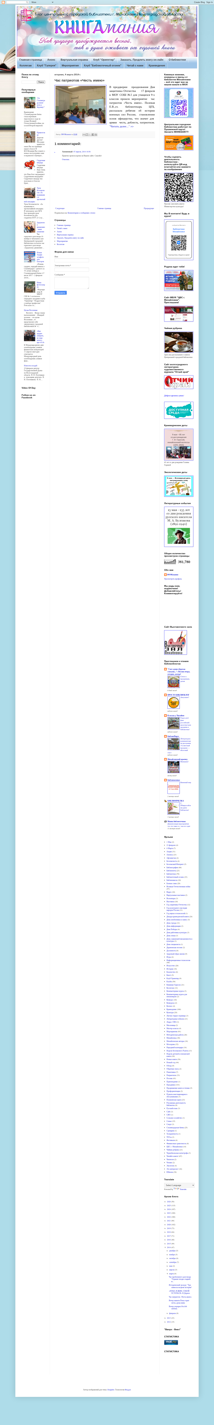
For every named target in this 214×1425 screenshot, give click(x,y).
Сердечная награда (41, 161)
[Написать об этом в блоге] (87, 134)
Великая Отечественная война (178, 886)
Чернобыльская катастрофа (177, 1153)
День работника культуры (177, 932)
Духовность (171, 950)
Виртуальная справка (74, 59)
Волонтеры (171, 898)
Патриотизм (171, 1075)
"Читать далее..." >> (121, 126)
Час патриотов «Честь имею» (180, 1297)
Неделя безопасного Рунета (177, 1050)
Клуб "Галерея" (46, 65)
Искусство (171, 965)
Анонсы (170, 854)
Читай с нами (135, 65)
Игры (169, 957)
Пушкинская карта (174, 1099)
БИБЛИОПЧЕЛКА (175, 800)
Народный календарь (175, 1047)
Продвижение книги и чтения (178, 1088)
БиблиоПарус (173, 736)
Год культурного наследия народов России (177, 909)
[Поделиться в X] (89, 134)
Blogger (128, 1389)
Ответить (65, 159)
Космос (169, 1006)
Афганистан (171, 858)
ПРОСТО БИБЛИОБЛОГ (178, 695)
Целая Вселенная (30, 310)
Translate (183, 1189)
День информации (174, 926)
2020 (169, 1224)
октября (172, 1258)
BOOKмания (172, 574)
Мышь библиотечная (176, 821)
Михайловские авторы (175, 1041)
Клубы (169, 981)
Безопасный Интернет (175, 864)
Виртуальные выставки (176, 895)
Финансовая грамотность (176, 1143)
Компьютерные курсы (175, 991)
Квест (169, 975)
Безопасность (172, 861)
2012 (169, 1322)
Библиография (172, 867)
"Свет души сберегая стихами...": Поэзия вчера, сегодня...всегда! (178, 671)
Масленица (171, 1025)
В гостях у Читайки (175, 715)
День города (171, 923)
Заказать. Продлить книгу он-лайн (141, 59)
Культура (170, 1012)
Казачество (171, 972)
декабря (172, 1250)
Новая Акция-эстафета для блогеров (40, 257)
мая (171, 1266)
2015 (169, 1243)
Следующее (60, 208)
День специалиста (173, 944)
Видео (169, 892)
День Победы (172, 929)
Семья (169, 1121)
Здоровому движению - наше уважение (41, 227)
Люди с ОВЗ (171, 1022)
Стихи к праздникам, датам (185, 678)
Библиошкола (172, 880)
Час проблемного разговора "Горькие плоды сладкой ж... (180, 1279)
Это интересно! (172, 1169)
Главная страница (30, 59)
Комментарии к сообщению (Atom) (81, 212)
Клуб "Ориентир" (104, 59)
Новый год (171, 1062)
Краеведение (157, 65)
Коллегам (26, 65)
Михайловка (171, 1038)
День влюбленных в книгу (177, 919)
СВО (168, 1114)
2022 (169, 1217)
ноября (172, 1254)
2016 (169, 1239)
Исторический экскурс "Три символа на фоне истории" (180, 1286)
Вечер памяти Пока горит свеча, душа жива (179, 1301)
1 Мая (169, 842)
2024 (169, 1209)
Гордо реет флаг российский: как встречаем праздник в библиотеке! (185, 724)
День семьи (171, 935)
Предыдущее (149, 208)
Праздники (171, 1084)
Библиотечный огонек (175, 877)
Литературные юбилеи (175, 1018)
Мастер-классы (172, 1028)
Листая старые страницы (176, 1015)
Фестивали (171, 1140)
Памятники (171, 1072)
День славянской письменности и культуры (179, 940)
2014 (169, 1247)
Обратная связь (173, 1068)
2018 (169, 1232)
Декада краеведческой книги (178, 916)
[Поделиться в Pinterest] (95, 134)
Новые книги (172, 1059)
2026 (169, 1201)
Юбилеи (170, 1172)
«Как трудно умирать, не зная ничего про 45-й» (40, 336)
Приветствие (41, 133)
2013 (169, 1318)
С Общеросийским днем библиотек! (185, 806)
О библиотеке (177, 59)
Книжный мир (185, 782)
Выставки (170, 901)
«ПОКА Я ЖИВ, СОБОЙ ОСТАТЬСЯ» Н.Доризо (179, 1292)
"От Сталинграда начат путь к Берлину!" (41, 102)
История (170, 968)
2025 (169, 1205)
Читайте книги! (172, 1156)
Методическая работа (175, 1034)
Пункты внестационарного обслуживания (177, 1095)
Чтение (169, 1162)
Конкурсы (170, 1003)
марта (171, 1273)
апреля (172, 1269)
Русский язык (172, 1108)
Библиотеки (171, 874)
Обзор (169, 1065)
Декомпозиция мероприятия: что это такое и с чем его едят (178, 825)
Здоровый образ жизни (176, 953)
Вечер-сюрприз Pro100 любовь (178, 1307)
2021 (169, 1220)
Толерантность (172, 1133)
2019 (169, 1228)
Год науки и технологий (176, 913)
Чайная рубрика (173, 1149)
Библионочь (171, 870)
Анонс (51, 59)
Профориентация (173, 1091)
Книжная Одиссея (174, 984)
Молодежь (171, 1044)
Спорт (169, 1124)
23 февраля (171, 845)
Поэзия (169, 1078)
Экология (170, 1165)
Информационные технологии (178, 960)
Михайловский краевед (177, 759)
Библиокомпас (173, 780)
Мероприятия (70, 65)
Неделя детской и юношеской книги (178, 1054)
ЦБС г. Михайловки (175, 1146)
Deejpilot (110, 1389)
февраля (172, 1313)
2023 (169, 1213)
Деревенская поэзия (174, 947)
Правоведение (172, 1081)
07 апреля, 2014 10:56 (82, 151)
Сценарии (170, 1130)
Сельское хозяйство (174, 1118)
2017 (169, 1236)
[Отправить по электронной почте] (84, 134)
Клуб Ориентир (173, 978)
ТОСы (169, 1137)
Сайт (168, 1111)
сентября (173, 1262)
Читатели (170, 1159)
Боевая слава (172, 883)
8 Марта (170, 848)
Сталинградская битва (175, 1127)
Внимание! (184, 761)
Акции (169, 851)
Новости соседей (30, 365)
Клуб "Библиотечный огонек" (102, 65)
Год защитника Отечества (177, 904)
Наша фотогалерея (41, 284)
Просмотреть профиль (173, 578)
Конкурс (170, 999)
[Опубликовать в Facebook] (92, 134)
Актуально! (184, 697)
